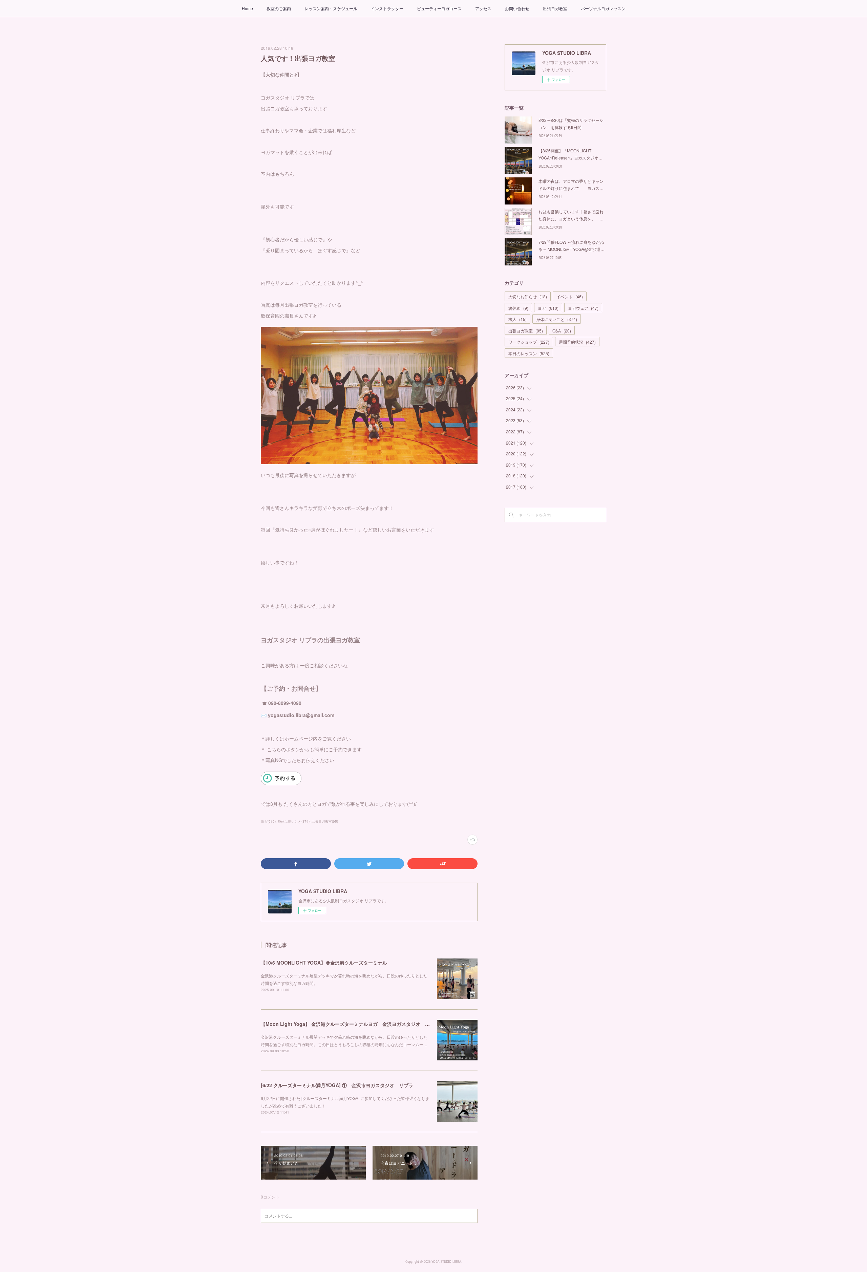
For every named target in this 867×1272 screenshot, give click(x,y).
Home (247, 8)
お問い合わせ (517, 8)
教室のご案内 (279, 8)
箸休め (518, 308)
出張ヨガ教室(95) (325, 821)
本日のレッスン (528, 353)
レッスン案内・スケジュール (330, 8)
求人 (517, 319)
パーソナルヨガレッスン (603, 8)
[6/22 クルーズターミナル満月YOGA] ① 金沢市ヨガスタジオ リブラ (337, 1085)
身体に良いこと (556, 319)
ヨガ (548, 308)
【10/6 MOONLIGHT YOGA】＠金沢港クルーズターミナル (324, 962)
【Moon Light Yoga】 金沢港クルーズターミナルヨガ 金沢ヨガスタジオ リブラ (350, 1023)
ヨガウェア (583, 308)
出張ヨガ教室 (555, 8)
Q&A (561, 330)
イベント (569, 296)
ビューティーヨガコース (439, 8)
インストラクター (387, 8)
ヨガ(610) (268, 821)
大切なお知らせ (527, 296)
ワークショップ (528, 342)
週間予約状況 (577, 342)
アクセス (483, 8)
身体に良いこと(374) (294, 821)
